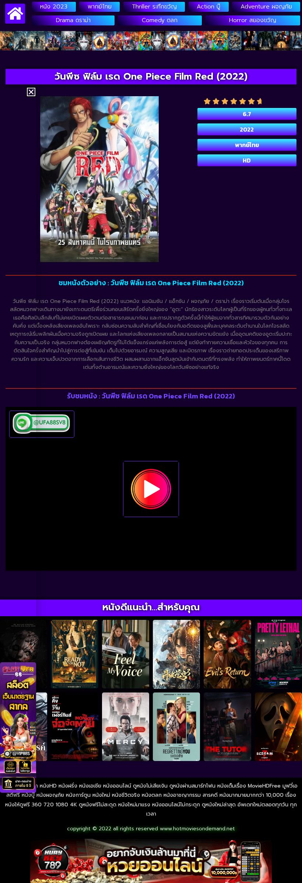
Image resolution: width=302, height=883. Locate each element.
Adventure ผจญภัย (266, 6)
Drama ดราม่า (73, 20)
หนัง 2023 (53, 6)
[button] (31, 91)
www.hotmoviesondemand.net (197, 829)
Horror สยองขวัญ (252, 20)
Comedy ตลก (160, 20)
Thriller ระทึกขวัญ (154, 6)
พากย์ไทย (100, 6)
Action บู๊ (208, 6)
